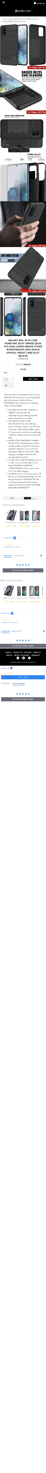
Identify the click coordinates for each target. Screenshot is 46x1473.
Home (5, 19)
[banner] (23, 11)
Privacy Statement (22, 655)
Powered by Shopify (15, 662)
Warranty (35, 655)
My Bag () (40, 3)
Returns (27, 652)
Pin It (33, 499)
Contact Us (18, 652)
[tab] (8, 556)
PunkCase (23, 359)
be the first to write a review (23, 570)
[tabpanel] (23, 697)
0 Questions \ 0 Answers (12, 547)
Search (8, 652)
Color (23, 369)
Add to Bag (33, 379)
